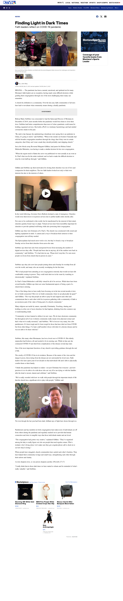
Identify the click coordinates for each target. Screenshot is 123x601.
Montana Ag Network (107, 8)
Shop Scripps (102, 3)
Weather (84, 3)
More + (117, 8)
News (69, 8)
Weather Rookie (77, 8)
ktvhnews (7, 8)
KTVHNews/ (4, 8)
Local (67, 3)
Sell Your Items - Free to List (37, 482)
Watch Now (114, 3)
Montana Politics (95, 8)
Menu (60, 2)
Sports (92, 3)
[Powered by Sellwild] (74, 536)
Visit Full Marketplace (71, 482)
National (75, 3)
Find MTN (86, 8)
